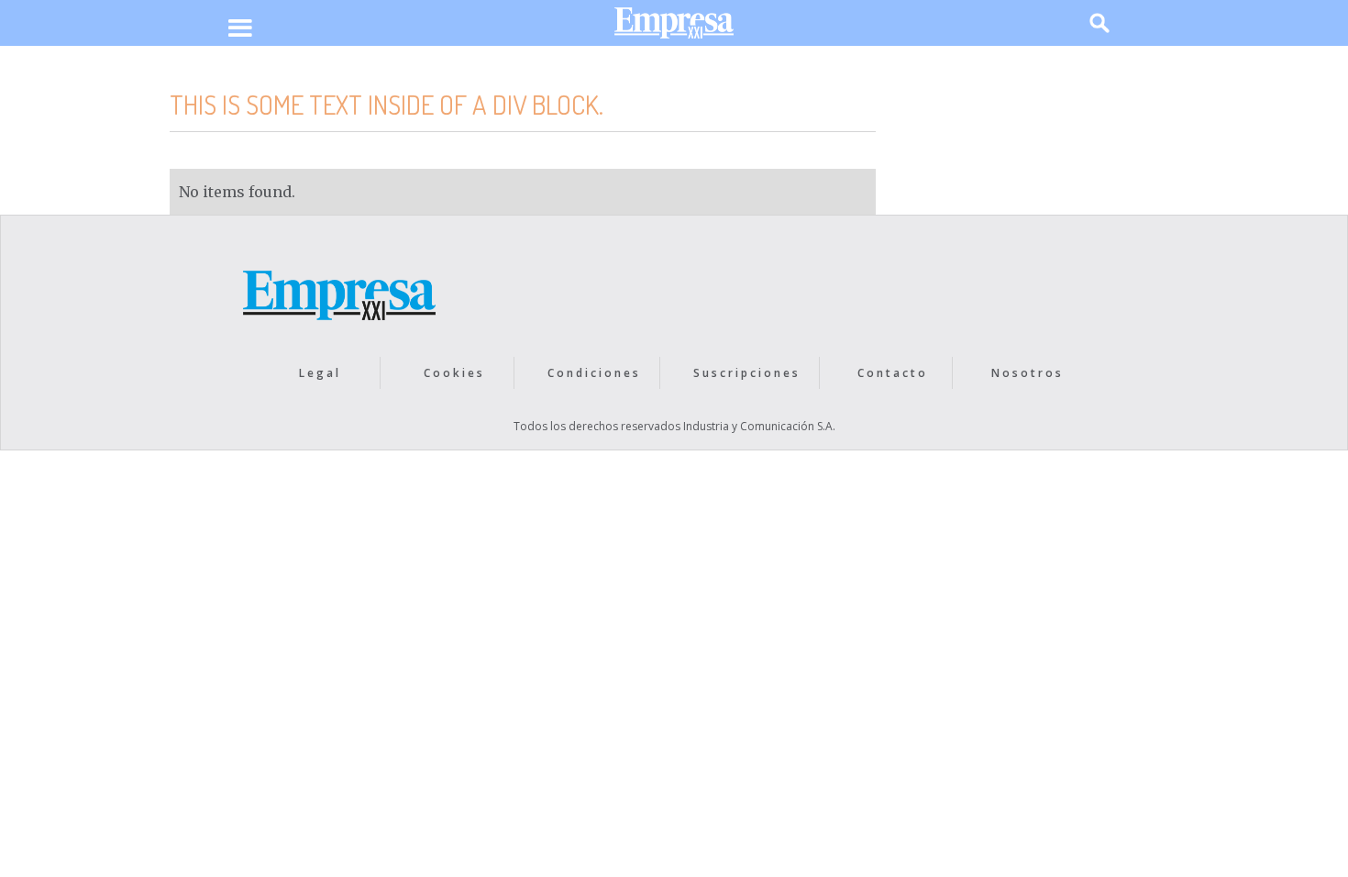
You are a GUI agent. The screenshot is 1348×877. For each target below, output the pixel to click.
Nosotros (1027, 373)
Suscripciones (747, 373)
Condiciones (594, 373)
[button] (240, 29)
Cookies (454, 373)
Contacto (892, 373)
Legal (320, 373)
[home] (674, 27)
